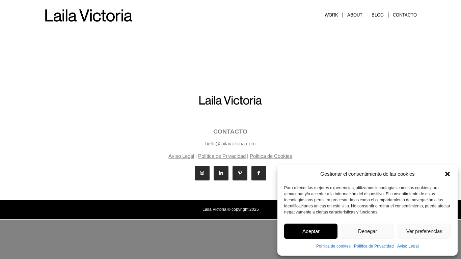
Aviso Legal (408, 246)
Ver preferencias (424, 231)
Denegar (367, 231)
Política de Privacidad (374, 246)
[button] (447, 174)
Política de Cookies (271, 156)
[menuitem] (331, 15)
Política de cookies (333, 246)
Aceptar (311, 231)
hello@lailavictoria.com (230, 143)
